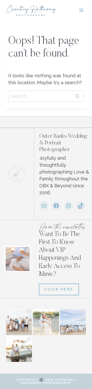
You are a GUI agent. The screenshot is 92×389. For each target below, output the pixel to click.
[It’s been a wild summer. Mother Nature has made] (73, 322)
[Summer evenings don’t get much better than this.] (19, 349)
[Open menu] (81, 10)
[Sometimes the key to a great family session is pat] (19, 322)
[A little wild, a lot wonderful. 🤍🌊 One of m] (46, 322)
